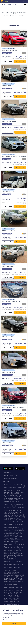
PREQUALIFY (12, 4)
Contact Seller (8, 61)
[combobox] (6, 1)
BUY (3, 4)
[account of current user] (25, 5)
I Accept (14, 623)
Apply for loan (20, 61)
